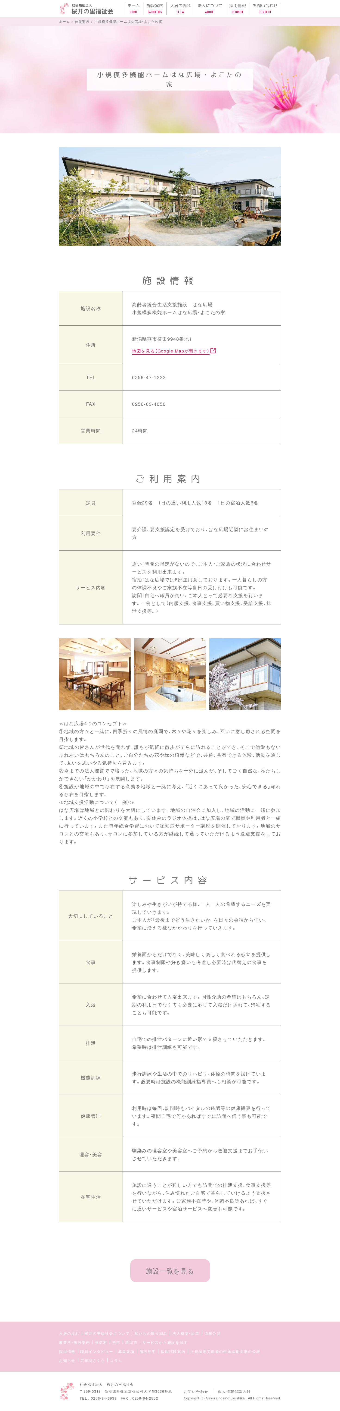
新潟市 (131, 1342)
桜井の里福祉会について (107, 1333)
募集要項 (126, 1351)
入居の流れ (69, 1333)
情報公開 (212, 1333)
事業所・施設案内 (74, 1342)
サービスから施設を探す (165, 1342)
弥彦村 (101, 1342)
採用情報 (67, 1351)
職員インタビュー (96, 1351)
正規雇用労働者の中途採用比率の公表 (225, 1351)
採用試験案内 (173, 1351)
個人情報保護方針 (234, 1391)
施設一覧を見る (170, 1270)
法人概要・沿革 (185, 1333)
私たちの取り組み (151, 1333)
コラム (116, 1360)
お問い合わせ (196, 1391)
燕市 (116, 1342)
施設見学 (147, 1351)
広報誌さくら (92, 1360)
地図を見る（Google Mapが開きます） (171, 351)
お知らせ (67, 1360)
